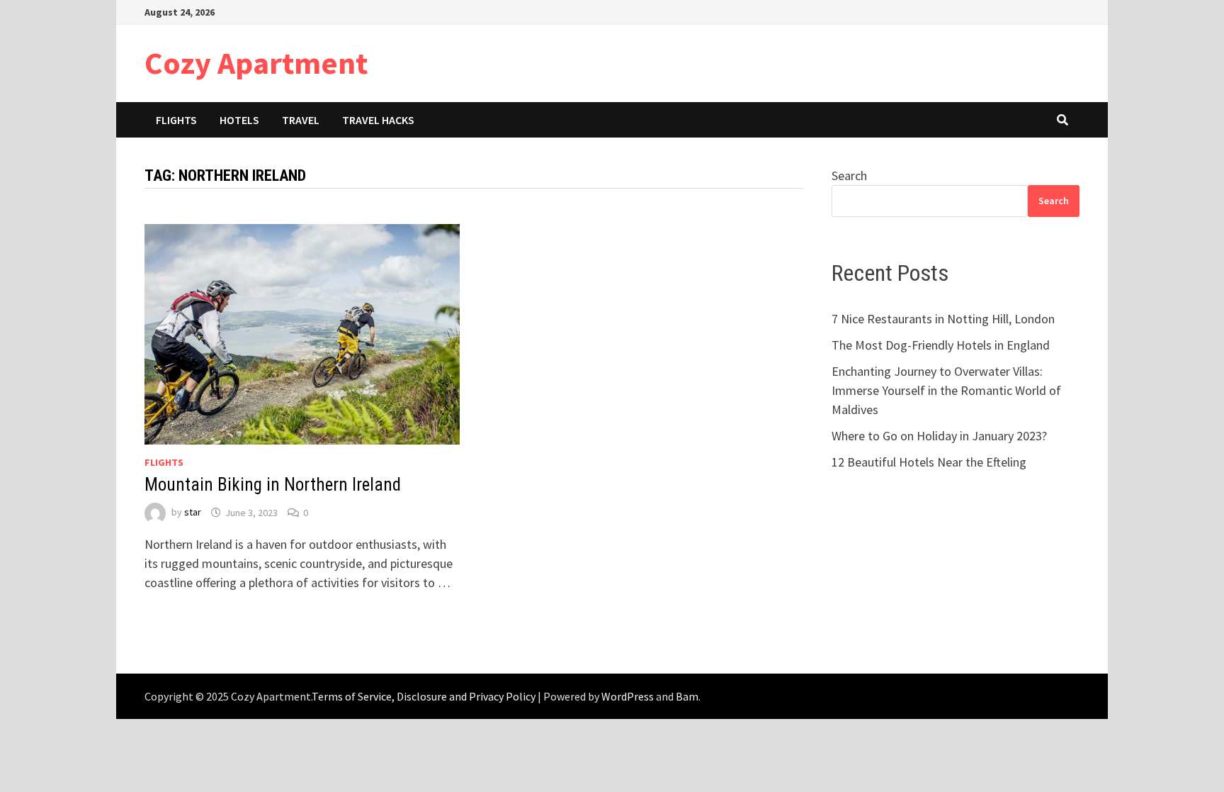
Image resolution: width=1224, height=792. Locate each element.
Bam (687, 696)
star (192, 512)
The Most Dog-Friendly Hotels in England (941, 345)
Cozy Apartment (256, 62)
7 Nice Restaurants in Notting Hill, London (943, 319)
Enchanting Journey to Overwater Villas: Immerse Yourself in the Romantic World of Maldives (946, 390)
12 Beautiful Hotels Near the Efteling (929, 462)
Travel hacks (378, 120)
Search (849, 175)
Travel (300, 120)
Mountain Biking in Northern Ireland (272, 484)
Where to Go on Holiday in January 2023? (939, 436)
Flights (176, 120)
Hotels (239, 120)
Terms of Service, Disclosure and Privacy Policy (424, 696)
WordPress (627, 696)
